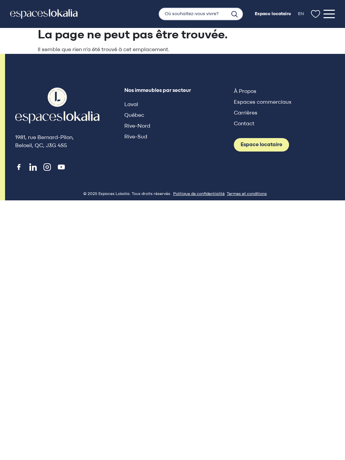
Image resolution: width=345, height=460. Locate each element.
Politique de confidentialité (199, 194)
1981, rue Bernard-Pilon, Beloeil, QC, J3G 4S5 (44, 142)
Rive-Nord (137, 126)
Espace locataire (261, 144)
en (301, 14)
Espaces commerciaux (262, 102)
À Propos (245, 91)
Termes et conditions (247, 194)
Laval (131, 104)
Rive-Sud (135, 137)
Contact (244, 124)
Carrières (245, 113)
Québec (134, 115)
